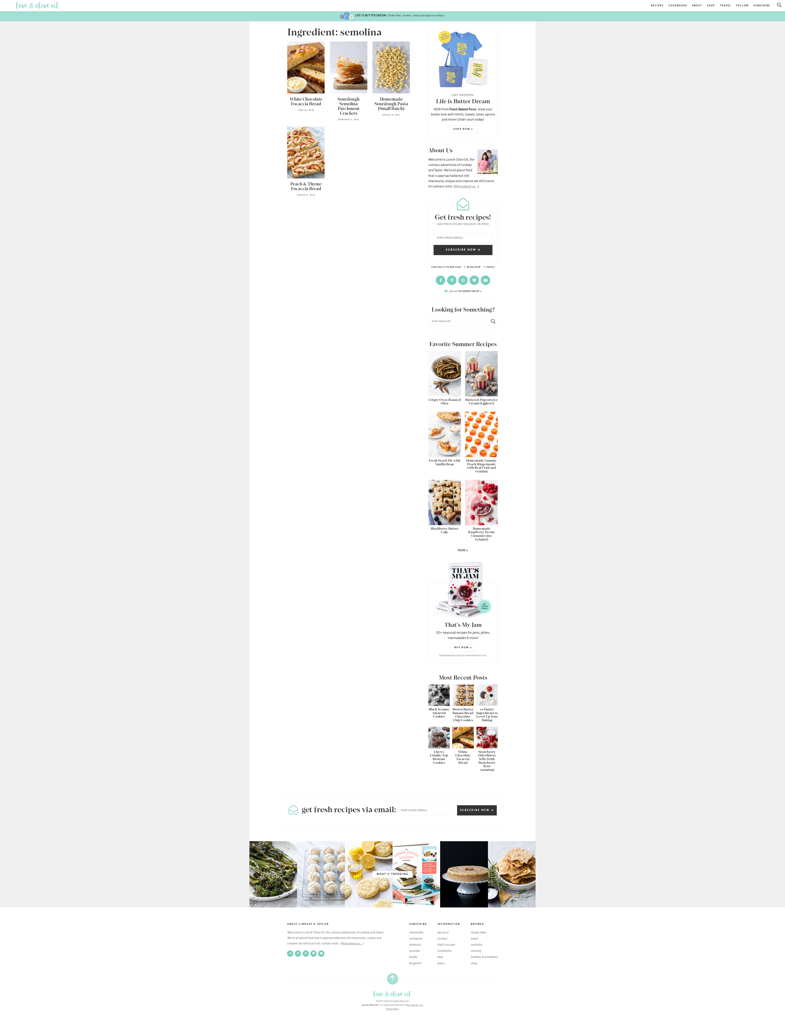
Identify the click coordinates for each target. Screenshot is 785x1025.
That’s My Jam (446, 944)
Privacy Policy (392, 1009)
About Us (443, 932)
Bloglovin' (473, 267)
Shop (711, 5)
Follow (742, 5)
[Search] (779, 5)
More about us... (466, 186)
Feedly (490, 267)
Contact (442, 938)
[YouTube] (485, 280)
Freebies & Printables (484, 957)
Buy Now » (463, 647)
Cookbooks (677, 5)
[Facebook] (440, 280)
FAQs (440, 957)
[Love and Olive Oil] (38, 5)
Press (441, 963)
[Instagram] (463, 280)
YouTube (414, 951)
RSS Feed (455, 267)
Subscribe (762, 5)
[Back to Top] (392, 979)
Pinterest (415, 944)
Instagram (416, 938)
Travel (725, 5)
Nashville (476, 944)
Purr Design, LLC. (415, 1005)
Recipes (657, 5)
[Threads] (474, 280)
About (697, 5)
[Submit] (491, 321)
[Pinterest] (452, 280)
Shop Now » (463, 129)
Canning (476, 951)
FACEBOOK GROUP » (466, 291)
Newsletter (416, 932)
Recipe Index (478, 932)
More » (448, 550)
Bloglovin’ (415, 963)
